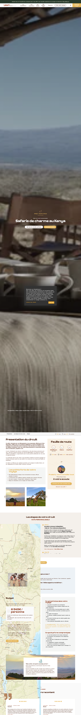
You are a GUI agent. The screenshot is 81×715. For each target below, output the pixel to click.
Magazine (50, 5)
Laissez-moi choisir (31, 302)
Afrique (17, 410)
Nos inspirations (31, 5)
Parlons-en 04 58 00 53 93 (77, 5)
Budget (28, 434)
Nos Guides (37, 5)
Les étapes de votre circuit (19, 434)
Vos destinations (23, 5)
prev (6, 497)
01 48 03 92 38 (32, 585)
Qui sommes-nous (43, 5)
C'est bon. (51, 302)
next (45, 497)
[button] (2, 526)
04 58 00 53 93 (33, 588)
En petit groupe (26, 410)
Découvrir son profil (60, 486)
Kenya (20, 410)
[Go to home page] (10, 5)
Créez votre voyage (60, 5)
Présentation (9, 434)
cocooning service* (51, 624)
